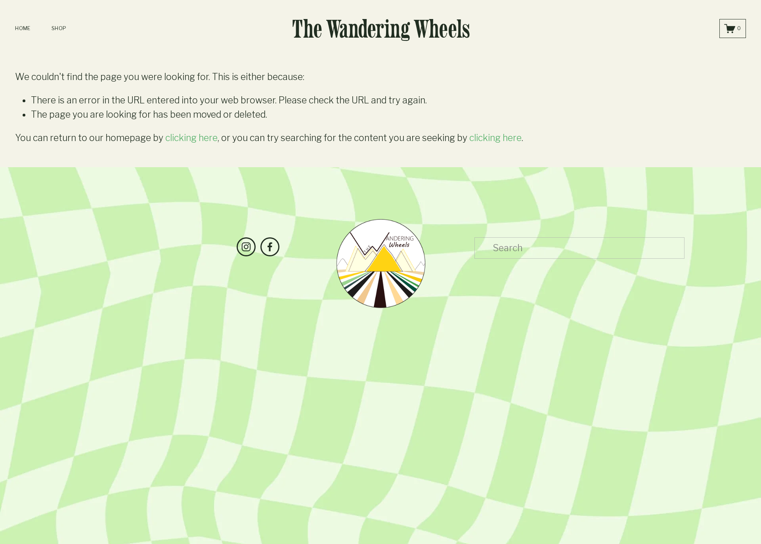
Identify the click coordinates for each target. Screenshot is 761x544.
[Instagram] (246, 246)
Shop (59, 28)
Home (22, 28)
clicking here (191, 137)
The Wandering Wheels (381, 28)
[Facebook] (269, 246)
